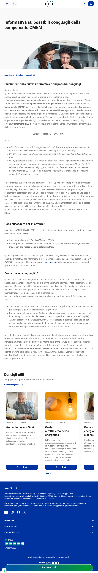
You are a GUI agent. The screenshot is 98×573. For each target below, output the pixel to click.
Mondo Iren (9, 520)
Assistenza (9, 75)
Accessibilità (66, 557)
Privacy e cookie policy (51, 557)
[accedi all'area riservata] (91, 3)
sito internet (50, 262)
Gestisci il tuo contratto (26, 75)
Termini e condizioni (34, 557)
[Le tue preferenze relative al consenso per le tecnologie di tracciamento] (4, 570)
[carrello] (83, 3)
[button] (7, 3)
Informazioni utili (11, 532)
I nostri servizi (10, 526)
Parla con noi (49, 567)
